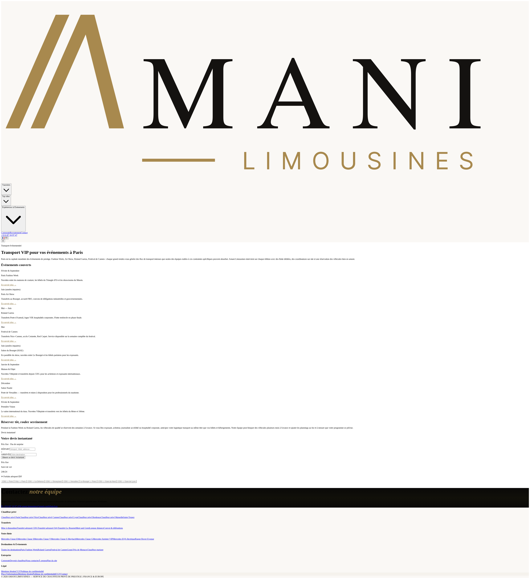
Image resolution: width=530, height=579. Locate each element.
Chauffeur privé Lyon (68, 517)
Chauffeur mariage (95, 550)
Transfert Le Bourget (67, 528)
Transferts (6, 185)
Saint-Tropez (128, 517)
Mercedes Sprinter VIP (103, 539)
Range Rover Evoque (144, 539)
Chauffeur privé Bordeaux (89, 517)
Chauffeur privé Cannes (48, 517)
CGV (18, 571)
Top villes (6, 196)
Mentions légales (8, 571)
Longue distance (96, 528)
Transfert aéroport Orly (48, 528)
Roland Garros (44, 550)
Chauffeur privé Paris (10, 517)
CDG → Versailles (71, 481)
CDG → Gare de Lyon (127, 481)
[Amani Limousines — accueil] (265, 182)
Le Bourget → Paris (88, 481)
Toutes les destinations (11, 550)
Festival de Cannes (59, 550)
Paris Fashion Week (29, 550)
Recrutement (15, 233)
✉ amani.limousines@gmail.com (34, 506)
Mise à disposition (9, 528)
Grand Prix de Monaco (77, 550)
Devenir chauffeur (18, 560)
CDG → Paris (7, 481)
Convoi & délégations (113, 528)
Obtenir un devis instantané (13, 457)
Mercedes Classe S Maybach (63, 539)
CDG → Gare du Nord (107, 481)
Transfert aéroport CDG (27, 528)
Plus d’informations (9, 574)
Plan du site (52, 560)
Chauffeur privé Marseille (112, 517)
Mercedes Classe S (26, 539)
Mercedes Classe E (9, 539)
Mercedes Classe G (84, 539)
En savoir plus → (8, 285)
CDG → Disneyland (54, 481)
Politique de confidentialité (32, 571)
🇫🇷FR (4, 238)
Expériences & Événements (13, 207)
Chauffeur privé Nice (29, 517)
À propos (43, 560)
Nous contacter (32, 560)
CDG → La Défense (36, 481)
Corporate (5, 233)
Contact (24, 233)
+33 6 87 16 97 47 (9, 235)
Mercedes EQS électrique (124, 539)
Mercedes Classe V (42, 539)
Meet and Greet (82, 528)
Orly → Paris (20, 481)
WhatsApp (53, 506)
